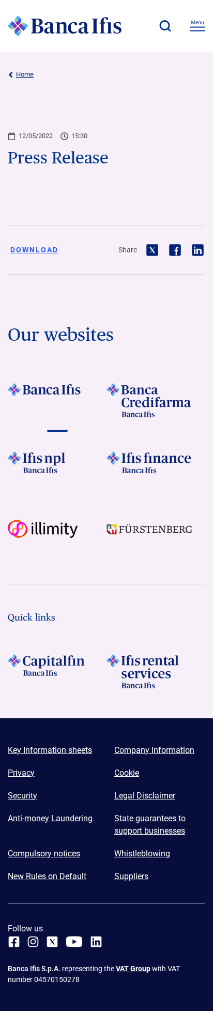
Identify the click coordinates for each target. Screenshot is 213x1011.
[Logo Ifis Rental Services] (155, 671)
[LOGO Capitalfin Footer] (57, 671)
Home (25, 74)
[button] (165, 26)
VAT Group (133, 968)
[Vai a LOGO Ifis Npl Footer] (57, 468)
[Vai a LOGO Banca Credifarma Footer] (155, 400)
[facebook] (14, 941)
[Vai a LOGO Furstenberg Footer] (155, 537)
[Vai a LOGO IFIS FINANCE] (155, 468)
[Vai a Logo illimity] (57, 537)
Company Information (154, 750)
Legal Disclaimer (144, 796)
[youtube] (74, 941)
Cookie (126, 773)
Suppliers (131, 876)
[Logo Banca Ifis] (64, 26)
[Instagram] (33, 941)
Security (22, 796)
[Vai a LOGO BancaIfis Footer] (57, 400)
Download (34, 250)
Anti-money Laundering (50, 818)
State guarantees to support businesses (150, 824)
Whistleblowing (142, 853)
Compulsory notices (44, 853)
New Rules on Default (47, 876)
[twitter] (52, 941)
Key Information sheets (50, 750)
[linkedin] (96, 941)
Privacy (21, 773)
